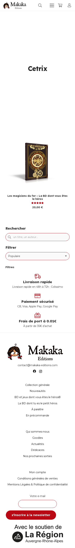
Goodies (37, 437)
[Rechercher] (9, 237)
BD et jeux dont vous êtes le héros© (37, 397)
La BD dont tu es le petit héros (37, 403)
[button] (40, 5)
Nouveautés (37, 391)
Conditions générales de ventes (37, 478)
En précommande (37, 415)
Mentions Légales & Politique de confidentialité (37, 484)
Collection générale (37, 385)
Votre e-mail (37, 496)
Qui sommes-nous (37, 431)
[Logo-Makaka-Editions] (15, 5)
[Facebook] (34, 371)
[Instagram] (40, 371)
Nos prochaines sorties (37, 456)
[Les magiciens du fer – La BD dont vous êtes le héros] (37, 163)
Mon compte (37, 472)
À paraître (37, 409)
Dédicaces (37, 450)
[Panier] (60, 5)
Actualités (37, 444)
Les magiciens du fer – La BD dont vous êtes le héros (37, 197)
